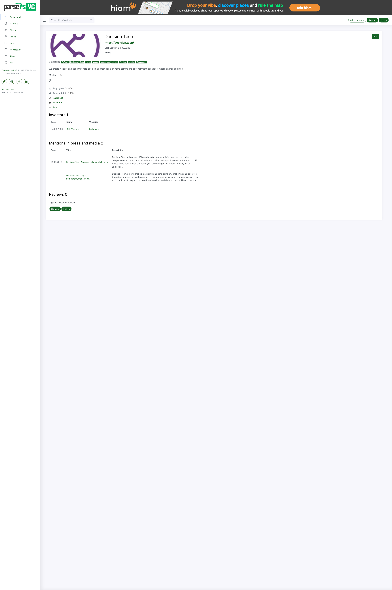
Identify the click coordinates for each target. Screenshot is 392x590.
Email (55, 107)
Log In (384, 20)
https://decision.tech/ (119, 42)
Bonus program (8, 89)
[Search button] (91, 20)
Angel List (58, 97)
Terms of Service (9, 70)
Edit (375, 36)
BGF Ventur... (72, 129)
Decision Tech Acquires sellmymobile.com (87, 162)
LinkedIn (57, 102)
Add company (357, 20)
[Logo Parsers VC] (20, 6)
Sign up (372, 20)
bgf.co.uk (94, 129)
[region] (20, 295)
